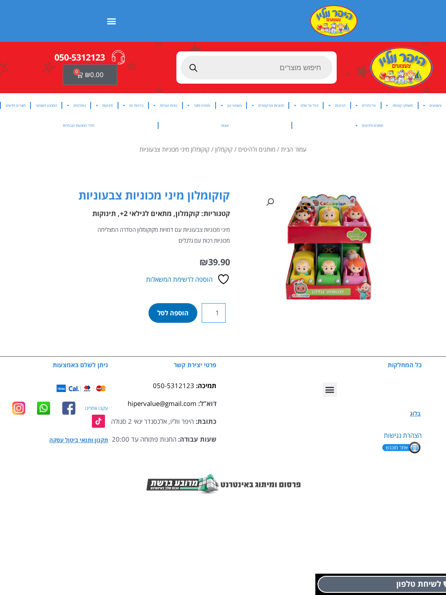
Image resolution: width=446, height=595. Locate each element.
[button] (112, 21)
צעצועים (435, 105)
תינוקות (107, 105)
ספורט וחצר (202, 105)
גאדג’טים (80, 105)
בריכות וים (136, 105)
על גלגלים (369, 105)
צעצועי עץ (234, 105)
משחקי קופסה (402, 105)
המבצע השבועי (46, 105)
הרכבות (340, 105)
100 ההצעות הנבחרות (79, 125)
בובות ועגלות (168, 105)
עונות (225, 125)
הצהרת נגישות (403, 435)
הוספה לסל (173, 312)
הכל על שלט (309, 105)
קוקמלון (224, 149)
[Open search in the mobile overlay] (256, 67)
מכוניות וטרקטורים (271, 105)
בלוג (415, 413)
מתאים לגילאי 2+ (146, 213)
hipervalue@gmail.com (162, 403)
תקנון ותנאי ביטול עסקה (78, 440)
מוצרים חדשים (16, 105)
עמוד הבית (294, 149)
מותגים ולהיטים (372, 125)
